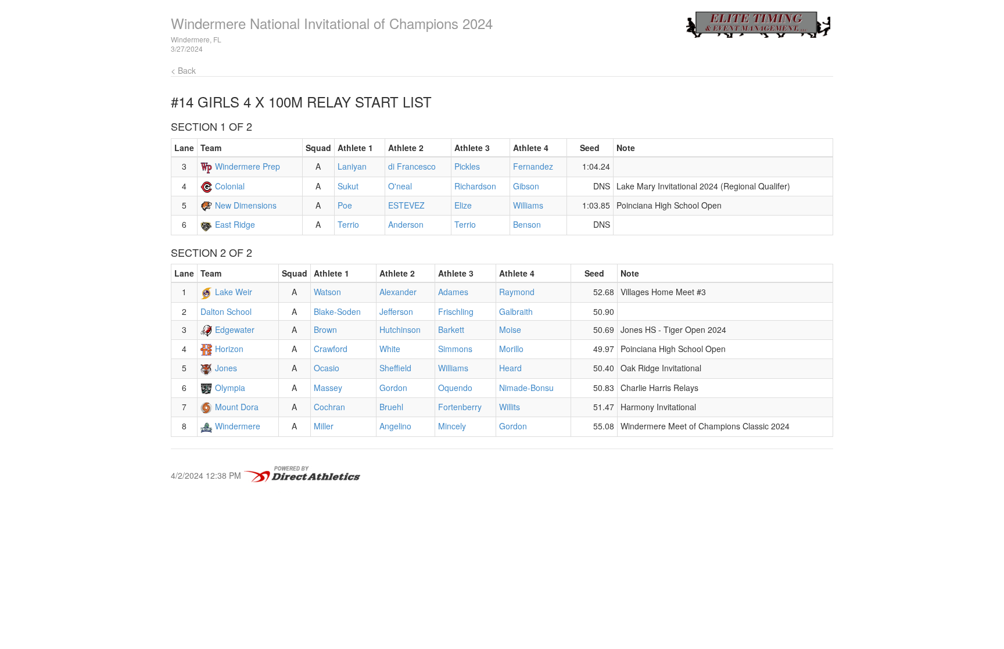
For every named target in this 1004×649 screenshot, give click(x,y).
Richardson (475, 186)
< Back (183, 70)
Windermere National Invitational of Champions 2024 (332, 23)
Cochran (329, 407)
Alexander (398, 291)
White (389, 348)
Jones (226, 368)
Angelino (395, 426)
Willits (509, 407)
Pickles (467, 166)
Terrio (348, 224)
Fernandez (533, 166)
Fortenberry (460, 407)
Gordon (393, 387)
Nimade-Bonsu (526, 387)
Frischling (456, 311)
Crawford (330, 348)
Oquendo (455, 387)
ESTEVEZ (406, 205)
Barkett (451, 329)
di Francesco (412, 166)
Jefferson (396, 311)
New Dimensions (246, 205)
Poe (345, 205)
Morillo (511, 348)
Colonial (230, 186)
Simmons (455, 348)
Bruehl (391, 407)
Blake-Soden (337, 311)
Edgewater (234, 329)
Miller (324, 426)
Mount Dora (237, 407)
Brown (325, 329)
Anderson (406, 224)
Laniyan (352, 166)
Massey (328, 387)
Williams (528, 205)
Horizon (229, 348)
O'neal (400, 186)
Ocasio (326, 368)
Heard (510, 368)
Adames (453, 291)
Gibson (526, 186)
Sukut (348, 186)
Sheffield (395, 368)
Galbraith (516, 311)
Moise (510, 329)
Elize (463, 205)
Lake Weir (233, 291)
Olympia (230, 387)
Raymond (517, 291)
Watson (327, 291)
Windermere (237, 426)
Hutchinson (400, 329)
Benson (527, 224)
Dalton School (226, 311)
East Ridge (235, 224)
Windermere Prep (247, 166)
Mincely (452, 426)
